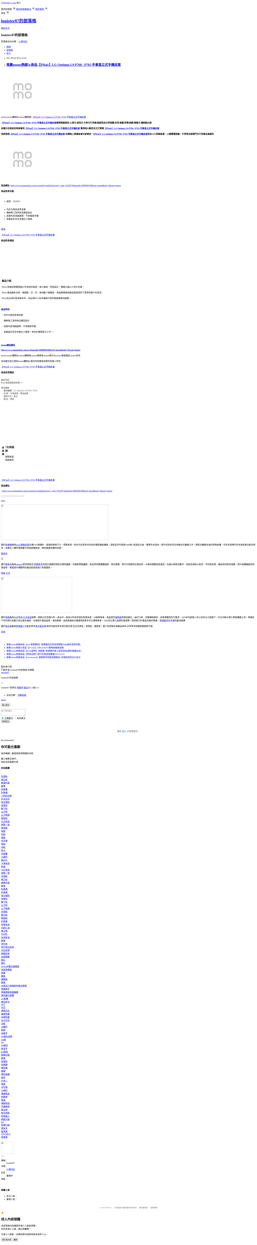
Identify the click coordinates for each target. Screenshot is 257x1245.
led (2, 1042)
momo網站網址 (8, 345)
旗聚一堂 (5, 825)
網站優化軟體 (7, 995)
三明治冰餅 (6, 796)
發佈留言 (5, 721)
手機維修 (5, 1106)
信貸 (3, 632)
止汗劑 (4, 812)
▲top (3, 700)
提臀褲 (4, 1137)
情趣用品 (5, 1094)
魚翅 (3, 867)
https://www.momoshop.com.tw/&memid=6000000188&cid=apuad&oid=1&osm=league (40, 350)
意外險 (4, 944)
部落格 (9, 50)
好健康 (4, 921)
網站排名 (5, 1002)
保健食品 (5, 924)
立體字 (4, 1027)
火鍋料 (4, 857)
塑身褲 (4, 1131)
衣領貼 (4, 776)
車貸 (3, 229)
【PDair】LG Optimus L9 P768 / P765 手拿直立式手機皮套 (59, 117)
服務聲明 (153, 1208)
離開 (15, 1240)
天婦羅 (4, 854)
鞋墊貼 (4, 818)
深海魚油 (5, 937)
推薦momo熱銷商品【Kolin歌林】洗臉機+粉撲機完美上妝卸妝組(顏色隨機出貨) (43, 651)
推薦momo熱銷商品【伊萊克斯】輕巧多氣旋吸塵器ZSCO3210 (35, 654)
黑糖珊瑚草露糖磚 (9, 992)
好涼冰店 (5, 799)
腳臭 (3, 786)
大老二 (4, 1081)
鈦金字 (4, 1048)
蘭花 (3, 963)
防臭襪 (4, 792)
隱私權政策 (143, 1208)
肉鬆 (3, 834)
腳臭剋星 (25, 545)
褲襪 (3, 1071)
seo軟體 (4, 999)
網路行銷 (5, 1119)
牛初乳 (4, 934)
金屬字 (4, 1033)
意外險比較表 (7, 947)
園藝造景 (5, 953)
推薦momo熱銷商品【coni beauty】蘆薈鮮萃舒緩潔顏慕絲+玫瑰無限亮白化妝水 (43, 657)
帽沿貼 (4, 780)
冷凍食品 (5, 863)
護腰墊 (4, 979)
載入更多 (5, 705)
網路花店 (5, 1011)
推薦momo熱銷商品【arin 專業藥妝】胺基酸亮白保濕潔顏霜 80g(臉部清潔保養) (43, 644)
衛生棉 (8, 626)
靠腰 (3, 973)
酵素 (3, 941)
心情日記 (23, 41)
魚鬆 (3, 573)
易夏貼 (4, 805)
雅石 (3, 960)
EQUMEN (5, 1134)
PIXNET (108, 1208)
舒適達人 (20, 626)
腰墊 (3, 976)
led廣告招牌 (6, 1036)
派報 (3, 1024)
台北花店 (5, 1020)
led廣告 (4, 1045)
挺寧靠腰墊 (6, 970)
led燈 (3, 1040)
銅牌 (3, 1030)
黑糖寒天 (5, 989)
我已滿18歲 (6, 1240)
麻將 (3, 1077)
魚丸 (3, 850)
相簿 (8, 47)
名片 (8, 53)
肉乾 (3, 847)
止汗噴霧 (5, 815)
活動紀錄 (22, 695)
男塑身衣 (38, 564)
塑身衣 (4, 553)
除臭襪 (8, 545)
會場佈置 (5, 1017)
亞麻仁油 (5, 928)
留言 (26, 688)
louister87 (5, 672)
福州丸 (4, 860)
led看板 (4, 1052)
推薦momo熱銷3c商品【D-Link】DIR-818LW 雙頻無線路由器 (35, 648)
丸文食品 (27, 617)
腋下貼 (4, 809)
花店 (3, 1007)
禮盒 (164, 620)
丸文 (8, 573)
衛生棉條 (5, 1113)
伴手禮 (171, 620)
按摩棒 (4, 1097)
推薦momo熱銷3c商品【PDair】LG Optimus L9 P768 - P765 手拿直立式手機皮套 (63, 64)
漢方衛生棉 (40, 626)
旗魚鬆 (118, 617)
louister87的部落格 (18, 20)
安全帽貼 (5, 802)
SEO (3, 1004)
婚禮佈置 (5, 1014)
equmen (19, 564)
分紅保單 (5, 950)
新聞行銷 (5, 1125)
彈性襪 (4, 1068)
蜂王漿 (4, 931)
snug (3, 500)
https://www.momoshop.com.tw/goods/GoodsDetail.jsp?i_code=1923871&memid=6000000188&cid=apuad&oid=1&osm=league (66, 185)
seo (2, 1122)
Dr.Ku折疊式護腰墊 (10, 966)
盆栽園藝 (5, 957)
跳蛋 (3, 1100)
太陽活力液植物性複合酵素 (14, 986)
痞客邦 (20, 688)
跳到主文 (5, 28)
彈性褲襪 (5, 1074)
